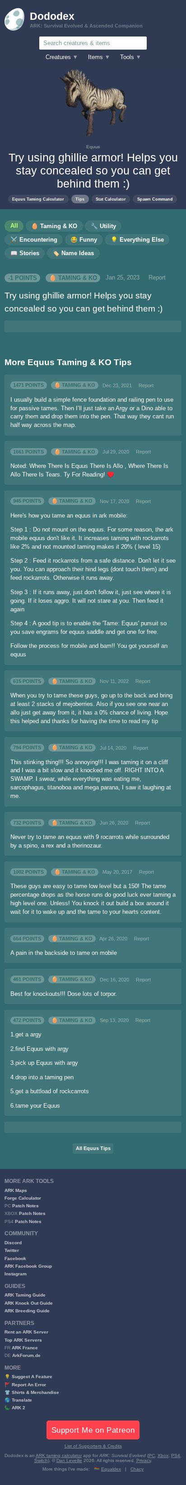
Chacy (137, 1469)
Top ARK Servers (23, 1340)
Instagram (16, 1273)
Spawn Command (155, 199)
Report (157, 278)
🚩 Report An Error (25, 1384)
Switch (41, 1460)
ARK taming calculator (59, 1455)
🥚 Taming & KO (73, 278)
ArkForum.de (26, 1355)
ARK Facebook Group (28, 1266)
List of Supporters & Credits (93, 1446)
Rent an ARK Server (26, 1331)
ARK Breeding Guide (27, 1310)
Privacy (143, 1460)
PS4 (175, 1455)
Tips (79, 199)
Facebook (15, 1258)
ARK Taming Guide (25, 1294)
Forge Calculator (23, 1198)
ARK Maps (16, 1190)
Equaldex (111, 1469)
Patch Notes (25, 1205)
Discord (13, 1242)
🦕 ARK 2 (15, 1407)
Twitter (12, 1250)
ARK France (25, 1347)
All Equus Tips (93, 1148)
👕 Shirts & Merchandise (32, 1392)
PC (152, 1455)
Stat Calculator (111, 199)
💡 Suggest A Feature (28, 1376)
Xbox (163, 1455)
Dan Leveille (69, 1460)
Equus (93, 146)
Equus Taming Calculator (38, 199)
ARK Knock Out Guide (29, 1303)
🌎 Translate (18, 1400)
